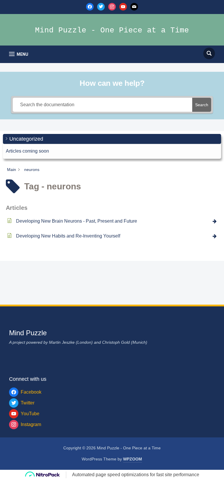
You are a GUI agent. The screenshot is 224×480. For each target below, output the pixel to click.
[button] (18, 54)
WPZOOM (132, 459)
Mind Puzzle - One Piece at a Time (112, 30)
